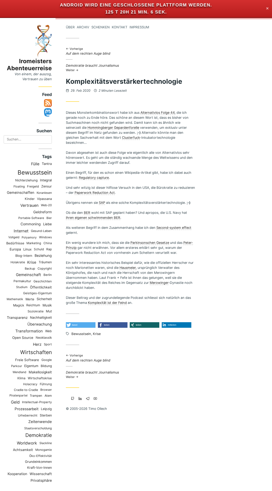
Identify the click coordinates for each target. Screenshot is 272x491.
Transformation (29, 331)
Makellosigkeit (40, 372)
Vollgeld (13, 237)
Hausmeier (128, 268)
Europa (15, 249)
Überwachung (39, 324)
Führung (46, 384)
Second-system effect (173, 228)
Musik (47, 305)
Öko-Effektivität (40, 456)
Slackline (45, 443)
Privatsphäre (41, 480)
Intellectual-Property (37, 402)
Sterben (46, 415)
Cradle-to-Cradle (26, 390)
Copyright (45, 268)
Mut (49, 311)
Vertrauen (29, 205)
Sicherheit (44, 299)
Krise (31, 262)
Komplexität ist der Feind (107, 303)
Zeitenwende (40, 421)
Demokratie (38, 435)
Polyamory (29, 237)
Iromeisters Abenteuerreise (29, 64)
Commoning (31, 224)
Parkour (16, 366)
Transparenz (17, 317)
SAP (102, 203)
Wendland (19, 372)
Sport (48, 344)
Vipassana (44, 199)
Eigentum (31, 366)
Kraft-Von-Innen (39, 468)
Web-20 (46, 205)
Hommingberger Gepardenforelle (113, 128)
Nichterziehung (26, 180)
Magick (18, 305)
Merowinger (159, 283)
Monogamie (43, 450)
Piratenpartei (18, 395)
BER (87, 213)
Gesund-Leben (41, 231)
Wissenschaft (41, 474)
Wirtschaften (36, 352)
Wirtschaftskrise (40, 378)
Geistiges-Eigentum (37, 293)
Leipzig (46, 409)
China (47, 243)
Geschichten (42, 281)
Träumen (45, 262)
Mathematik (15, 299)
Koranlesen (44, 193)
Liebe (47, 224)
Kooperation (17, 474)
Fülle (35, 164)
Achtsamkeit (23, 450)
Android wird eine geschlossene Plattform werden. (136, 4)
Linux (27, 249)
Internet (21, 230)
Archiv (83, 27)
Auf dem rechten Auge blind (88, 51)
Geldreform (42, 212)
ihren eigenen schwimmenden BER (93, 218)
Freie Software (27, 360)
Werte (29, 299)
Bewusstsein (35, 172)
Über (70, 27)
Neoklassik (44, 337)
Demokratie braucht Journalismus (92, 67)
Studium (22, 287)
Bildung (46, 366)
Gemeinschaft (28, 274)
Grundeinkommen (38, 462)
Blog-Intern (23, 256)
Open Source (22, 338)
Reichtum (33, 305)
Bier (49, 218)
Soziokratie (35, 311)
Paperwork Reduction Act (95, 193)
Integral (46, 180)
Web (48, 331)
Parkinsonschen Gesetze (149, 243)
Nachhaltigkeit (41, 317)
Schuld (39, 249)
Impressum (139, 27)
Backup (30, 268)
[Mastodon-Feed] (48, 115)
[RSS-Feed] (48, 106)
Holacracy (30, 384)
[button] (80, 325)
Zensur (46, 186)
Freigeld (33, 186)
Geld (15, 402)
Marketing (33, 243)
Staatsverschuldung (38, 428)
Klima (21, 378)
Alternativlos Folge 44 (157, 113)
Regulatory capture (94, 178)
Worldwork (27, 443)
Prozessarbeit (26, 409)
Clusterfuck (131, 138)
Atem (48, 395)
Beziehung (43, 255)
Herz (37, 344)
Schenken (100, 27)
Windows (45, 237)
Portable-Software (31, 218)
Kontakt (119, 27)
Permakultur (22, 281)
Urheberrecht (27, 415)
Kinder (30, 199)
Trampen (36, 395)
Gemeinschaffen (20, 192)
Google (46, 360)
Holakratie (18, 262)
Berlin (47, 275)
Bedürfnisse (15, 243)
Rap (49, 249)
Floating (19, 186)
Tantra (47, 164)
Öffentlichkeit (41, 287)
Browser (46, 390)
